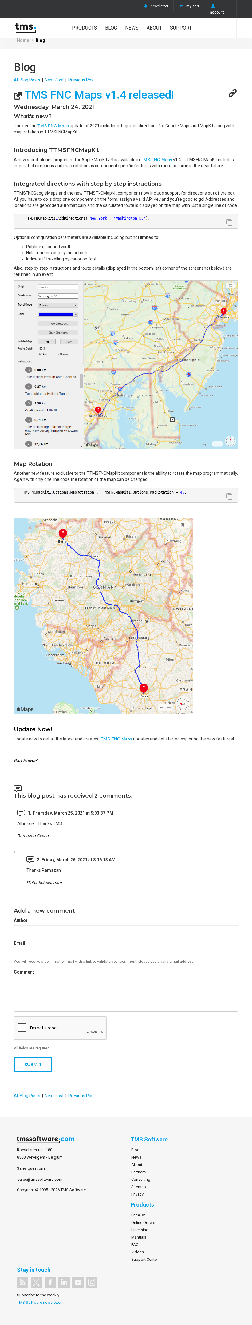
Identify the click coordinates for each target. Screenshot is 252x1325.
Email (19, 943)
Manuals (138, 1237)
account (217, 12)
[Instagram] (91, 1282)
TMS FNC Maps (53, 125)
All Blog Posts (27, 79)
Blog (111, 28)
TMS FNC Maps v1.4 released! (98, 95)
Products (84, 28)
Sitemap (138, 1186)
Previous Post (81, 79)
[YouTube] (78, 1282)
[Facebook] (50, 1282)
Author (21, 920)
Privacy (137, 1194)
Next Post (54, 79)
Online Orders (143, 1222)
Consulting (140, 1179)
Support (181, 28)
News (132, 28)
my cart (192, 6)
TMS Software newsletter (39, 1302)
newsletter (159, 6)
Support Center (144, 1259)
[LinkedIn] (64, 1282)
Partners (138, 1172)
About (154, 28)
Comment (24, 972)
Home (23, 40)
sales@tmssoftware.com (40, 1179)
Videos (137, 1252)
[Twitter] (36, 1282)
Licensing (139, 1230)
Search (221, 28)
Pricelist (138, 1215)
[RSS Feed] (22, 1282)
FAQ (135, 1244)
